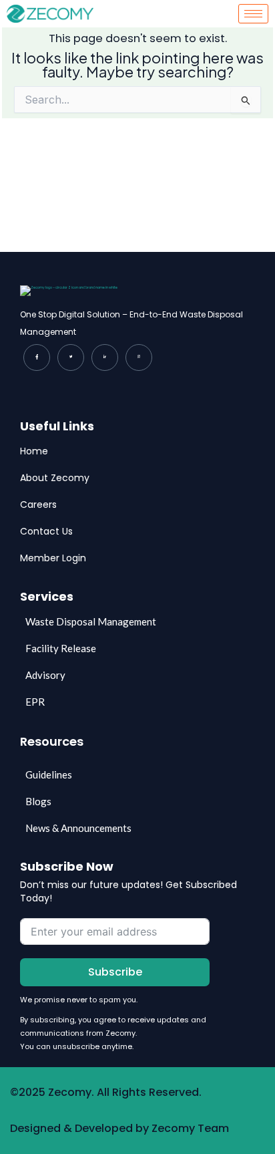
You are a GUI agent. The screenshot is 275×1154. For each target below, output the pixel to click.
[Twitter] (70, 357)
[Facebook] (36, 357)
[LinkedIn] (104, 357)
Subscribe (115, 972)
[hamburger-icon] (253, 13)
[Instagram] (138, 357)
